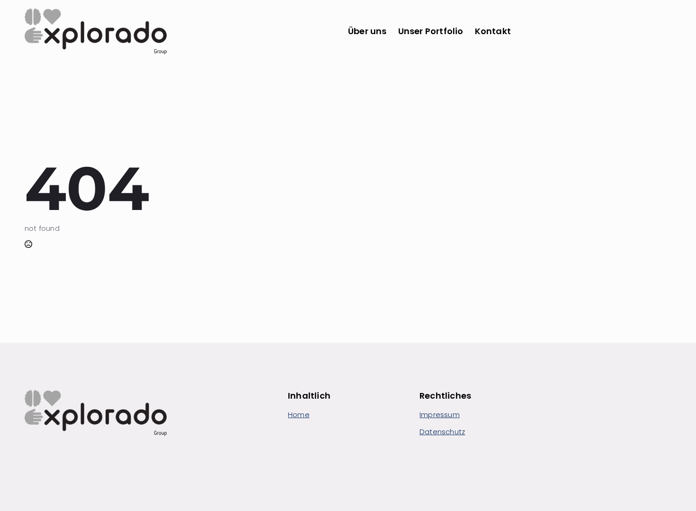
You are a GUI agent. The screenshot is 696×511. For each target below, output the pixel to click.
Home (299, 415)
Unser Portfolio (431, 31)
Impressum (439, 415)
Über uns (367, 31)
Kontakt (493, 31)
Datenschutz (442, 432)
